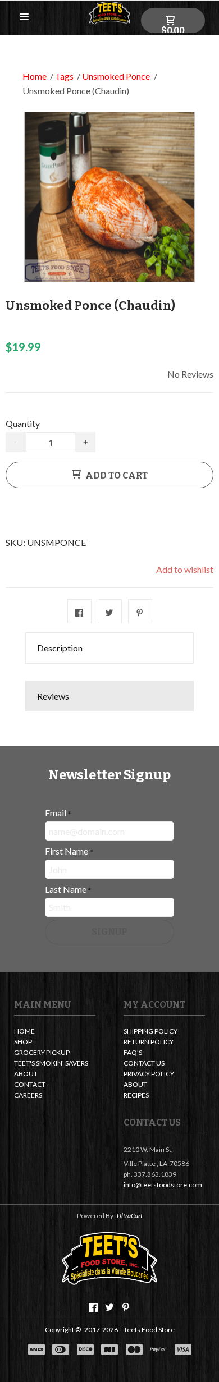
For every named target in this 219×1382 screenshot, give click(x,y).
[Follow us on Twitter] (109, 1307)
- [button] (16, 442)
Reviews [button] (53, 696)
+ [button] (85, 442)
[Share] (79, 611)
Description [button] (60, 647)
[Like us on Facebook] (93, 1307)
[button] (24, 17)
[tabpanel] (109, 672)
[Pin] (140, 611)
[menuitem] (54, 1032)
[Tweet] (110, 611)
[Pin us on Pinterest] (125, 1307)
